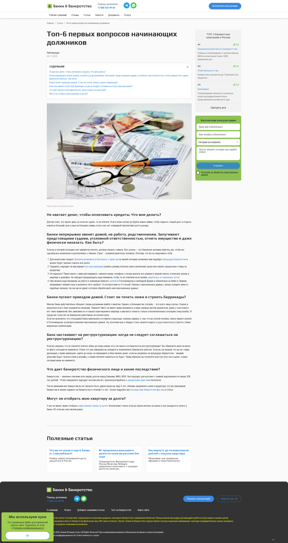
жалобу (113, 281)
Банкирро (203, 89)
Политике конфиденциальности (28, 528)
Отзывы (75, 15)
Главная (50, 23)
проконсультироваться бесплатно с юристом (96, 259)
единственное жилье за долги (93, 405)
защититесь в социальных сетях (163, 277)
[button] (119, 153)
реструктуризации (94, 266)
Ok (27, 535)
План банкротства (208, 70)
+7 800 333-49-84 (106, 7)
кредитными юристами (139, 380)
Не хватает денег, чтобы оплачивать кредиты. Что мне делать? (77, 72)
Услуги (127, 15)
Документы (113, 15)
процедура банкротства (174, 259)
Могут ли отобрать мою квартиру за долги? (68, 94)
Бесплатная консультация (225, 6)
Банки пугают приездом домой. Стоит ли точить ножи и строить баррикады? (83, 82)
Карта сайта (143, 510)
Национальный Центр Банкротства (217, 48)
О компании (52, 510)
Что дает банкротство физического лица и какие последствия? (77, 90)
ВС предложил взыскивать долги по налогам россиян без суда (119, 453)
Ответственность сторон (88, 535)
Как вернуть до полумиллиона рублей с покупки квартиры (168, 452)
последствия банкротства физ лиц (147, 389)
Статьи (87, 15)
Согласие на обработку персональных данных (219, 173)
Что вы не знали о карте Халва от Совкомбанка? (69, 452)
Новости (99, 15)
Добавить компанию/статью (91, 510)
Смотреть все (218, 107)
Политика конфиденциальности (61, 535)
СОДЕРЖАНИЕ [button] (56, 66)
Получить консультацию (198, 498)
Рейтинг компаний (58, 15)
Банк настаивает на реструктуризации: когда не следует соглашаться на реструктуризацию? (90, 86)
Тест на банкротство (121, 510)
